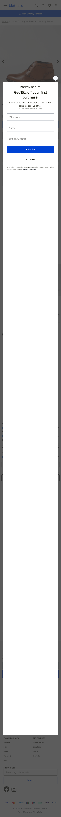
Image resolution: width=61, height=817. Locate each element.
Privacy (33, 169)
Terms (25, 169)
